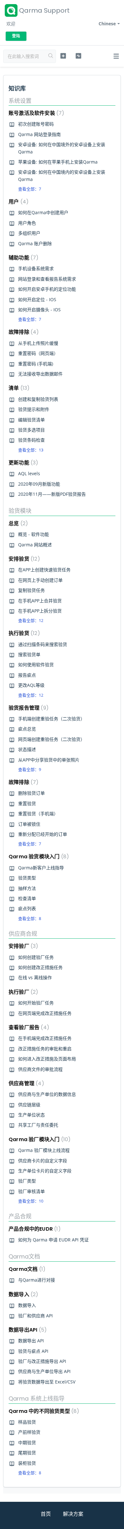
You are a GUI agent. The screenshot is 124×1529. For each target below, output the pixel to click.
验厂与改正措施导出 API (42, 1361)
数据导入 (22, 1294)
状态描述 (27, 749)
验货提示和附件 (33, 409)
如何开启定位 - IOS (37, 299)
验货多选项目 (31, 430)
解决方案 (73, 1513)
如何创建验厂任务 (36, 957)
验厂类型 (27, 1181)
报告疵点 (27, 675)
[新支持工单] (63, 56)
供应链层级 (29, 1105)
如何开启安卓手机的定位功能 (47, 289)
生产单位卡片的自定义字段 (45, 1171)
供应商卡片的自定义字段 (42, 1161)
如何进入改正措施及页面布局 (47, 1059)
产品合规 (20, 1216)
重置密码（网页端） (38, 353)
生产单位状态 (31, 1115)
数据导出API (26, 1329)
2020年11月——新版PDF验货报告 (52, 494)
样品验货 (27, 1422)
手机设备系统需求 (36, 268)
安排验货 (23, 558)
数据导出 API (31, 1341)
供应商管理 (25, 1083)
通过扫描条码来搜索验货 (42, 644)
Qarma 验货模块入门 (37, 856)
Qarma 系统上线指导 (37, 1398)
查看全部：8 (29, 918)
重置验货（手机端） (38, 814)
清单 (18, 388)
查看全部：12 (30, 620)
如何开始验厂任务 (36, 1003)
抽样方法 (27, 888)
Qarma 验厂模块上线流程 (44, 1150)
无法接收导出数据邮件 (40, 374)
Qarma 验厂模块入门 (38, 1139)
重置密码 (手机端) (35, 364)
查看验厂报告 (28, 1027)
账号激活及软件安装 (35, 113)
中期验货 (27, 1442)
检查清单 (27, 898)
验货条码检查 (31, 440)
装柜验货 (27, 1463)
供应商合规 (23, 934)
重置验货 (27, 803)
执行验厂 (22, 992)
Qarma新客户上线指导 (41, 868)
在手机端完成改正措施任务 (45, 1038)
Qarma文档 (24, 1256)
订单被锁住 (29, 824)
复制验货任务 (31, 590)
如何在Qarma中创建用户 (43, 212)
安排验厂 (22, 946)
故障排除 (22, 332)
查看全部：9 (29, 769)
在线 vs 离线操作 (35, 977)
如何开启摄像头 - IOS (39, 310)
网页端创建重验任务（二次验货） (51, 739)
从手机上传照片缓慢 (38, 343)
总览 (17, 523)
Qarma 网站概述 (35, 545)
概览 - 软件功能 (33, 534)
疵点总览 (27, 729)
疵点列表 (27, 908)
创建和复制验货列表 (38, 399)
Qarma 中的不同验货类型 (43, 1411)
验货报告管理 (27, 708)
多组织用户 (29, 233)
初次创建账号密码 (36, 124)
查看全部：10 (30, 1201)
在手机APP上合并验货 (40, 601)
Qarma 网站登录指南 (39, 134)
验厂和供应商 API (35, 1316)
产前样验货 (29, 1432)
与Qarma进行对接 (36, 1280)
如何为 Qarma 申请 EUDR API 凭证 (53, 1240)
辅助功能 (22, 257)
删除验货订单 (31, 793)
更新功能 (22, 462)
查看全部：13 (30, 450)
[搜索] (51, 56)
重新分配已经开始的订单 (42, 834)
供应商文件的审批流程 (40, 1069)
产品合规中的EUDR (33, 1229)
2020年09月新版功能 (39, 484)
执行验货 (23, 633)
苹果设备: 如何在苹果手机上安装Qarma (58, 162)
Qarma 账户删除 (35, 243)
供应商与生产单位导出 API (44, 1371)
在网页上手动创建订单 (40, 580)
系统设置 (20, 101)
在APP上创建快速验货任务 (44, 570)
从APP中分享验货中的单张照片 (48, 760)
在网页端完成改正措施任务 (45, 1013)
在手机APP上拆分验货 (40, 611)
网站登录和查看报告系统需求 (47, 279)
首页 (46, 1513)
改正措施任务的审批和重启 (45, 1049)
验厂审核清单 (31, 1191)
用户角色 (27, 223)
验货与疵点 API (33, 1351)
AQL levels (29, 473)
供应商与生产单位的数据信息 (47, 1094)
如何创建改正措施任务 (40, 967)
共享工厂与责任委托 (38, 1125)
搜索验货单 (29, 654)
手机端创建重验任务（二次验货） (51, 719)
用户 (17, 201)
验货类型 (27, 878)
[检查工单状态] (78, 56)
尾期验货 (27, 1453)
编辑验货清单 (31, 420)
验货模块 (20, 511)
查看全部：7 (29, 189)
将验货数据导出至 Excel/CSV (46, 1382)
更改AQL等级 (31, 685)
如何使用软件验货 (36, 665)
